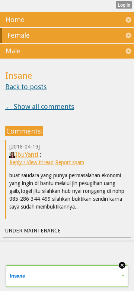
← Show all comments (39, 106)
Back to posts (26, 87)
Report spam (69, 162)
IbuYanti (26, 154)
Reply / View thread (31, 162)
